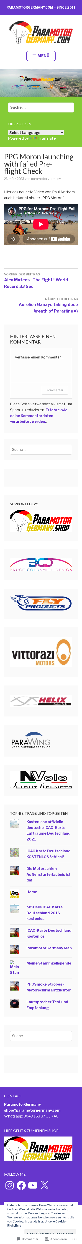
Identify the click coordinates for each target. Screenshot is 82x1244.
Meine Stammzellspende (48, 963)
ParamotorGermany (22, 1104)
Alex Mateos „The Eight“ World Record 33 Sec (36, 280)
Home (31, 892)
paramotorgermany (46, 179)
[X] (44, 1185)
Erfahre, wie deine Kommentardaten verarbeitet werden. (38, 416)
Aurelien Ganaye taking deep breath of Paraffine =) (48, 305)
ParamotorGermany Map (49, 948)
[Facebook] (21, 1185)
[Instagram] (9, 1185)
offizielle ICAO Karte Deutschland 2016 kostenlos (44, 913)
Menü (43, 56)
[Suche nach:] (41, 107)
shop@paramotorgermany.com (32, 1110)
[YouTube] (32, 1185)
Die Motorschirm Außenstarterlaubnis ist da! (48, 874)
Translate (47, 138)
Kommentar (54, 390)
